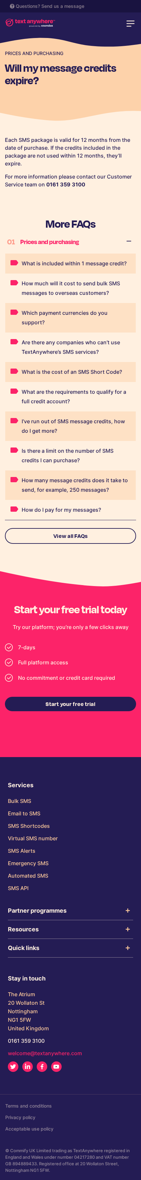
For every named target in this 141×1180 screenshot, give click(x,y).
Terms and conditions (28, 1106)
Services (20, 785)
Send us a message (62, 6)
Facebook (42, 1066)
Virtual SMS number (33, 838)
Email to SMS (24, 813)
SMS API (18, 888)
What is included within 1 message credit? (74, 263)
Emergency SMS (28, 863)
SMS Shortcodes (29, 826)
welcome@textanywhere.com (45, 1053)
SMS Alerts (21, 850)
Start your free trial (70, 704)
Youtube (56, 1066)
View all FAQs (70, 536)
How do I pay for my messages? (61, 509)
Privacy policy (20, 1117)
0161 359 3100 (26, 1040)
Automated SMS (28, 875)
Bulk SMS (19, 801)
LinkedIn (27, 1066)
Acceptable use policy (29, 1129)
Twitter (13, 1066)
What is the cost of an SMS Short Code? (72, 372)
